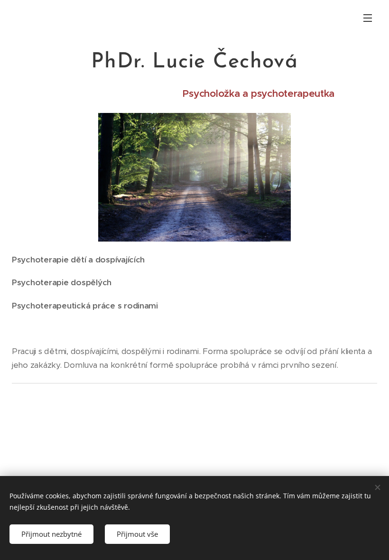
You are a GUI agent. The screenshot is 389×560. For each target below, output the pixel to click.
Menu (367, 17)
